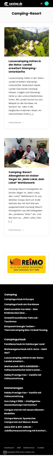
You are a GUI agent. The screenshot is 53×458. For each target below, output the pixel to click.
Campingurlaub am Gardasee (21, 304)
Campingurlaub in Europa (19, 299)
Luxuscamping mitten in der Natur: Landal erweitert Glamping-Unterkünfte (25, 66)
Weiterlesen (15, 122)
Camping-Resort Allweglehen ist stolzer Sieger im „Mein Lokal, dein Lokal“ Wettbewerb (26, 177)
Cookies (40, 447)
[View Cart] (47, 3)
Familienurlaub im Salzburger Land (24, 344)
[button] (5, 453)
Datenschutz (28, 447)
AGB (19, 447)
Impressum (9, 447)
